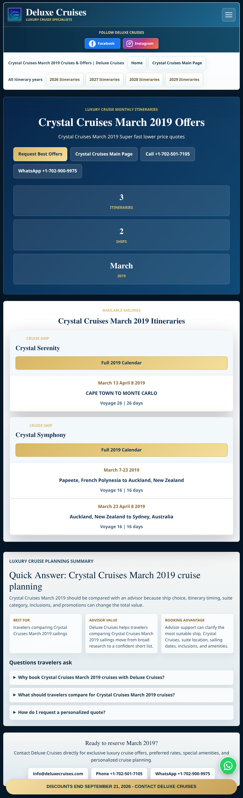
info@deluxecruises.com (58, 774)
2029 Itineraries (184, 79)
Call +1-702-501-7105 (168, 154)
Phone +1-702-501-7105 (119, 774)
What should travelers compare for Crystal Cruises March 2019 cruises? (96, 695)
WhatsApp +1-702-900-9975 (47, 171)
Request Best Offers (40, 154)
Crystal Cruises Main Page (177, 62)
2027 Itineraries (104, 79)
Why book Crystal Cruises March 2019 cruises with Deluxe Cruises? (91, 677)
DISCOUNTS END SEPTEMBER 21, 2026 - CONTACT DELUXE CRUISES (121, 786)
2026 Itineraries (65, 79)
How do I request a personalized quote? (61, 712)
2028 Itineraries (145, 79)
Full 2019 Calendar (121, 363)
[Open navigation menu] (229, 15)
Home (137, 62)
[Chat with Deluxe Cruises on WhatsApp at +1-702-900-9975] (228, 765)
